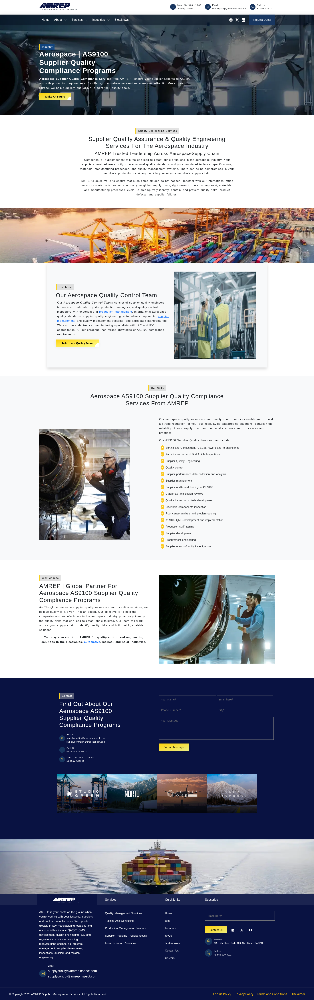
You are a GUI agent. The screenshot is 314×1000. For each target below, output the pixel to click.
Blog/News (122, 19)
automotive (92, 641)
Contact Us (172, 950)
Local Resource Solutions (120, 943)
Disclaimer (298, 994)
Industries (99, 19)
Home (45, 19)
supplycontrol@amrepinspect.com (86, 742)
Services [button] (77, 19)
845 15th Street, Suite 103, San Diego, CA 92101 (239, 943)
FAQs (168, 935)
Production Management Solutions (125, 928)
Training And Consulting (119, 920)
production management (115, 311)
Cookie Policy (222, 994)
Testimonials (172, 943)
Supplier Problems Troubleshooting (126, 935)
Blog (167, 920)
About (58, 19)
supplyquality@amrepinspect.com (229, 8)
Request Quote (262, 19)
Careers (170, 957)
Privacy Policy (244, 994)
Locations (170, 928)
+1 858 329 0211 (266, 8)
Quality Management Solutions (123, 913)
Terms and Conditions (272, 994)
